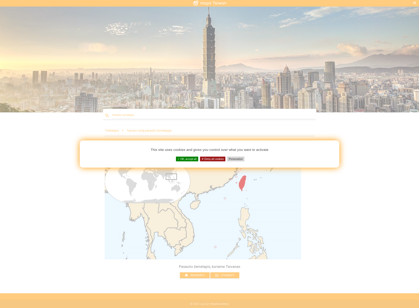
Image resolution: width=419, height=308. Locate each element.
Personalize (236, 159)
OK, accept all (188, 159)
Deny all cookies (214, 159)
